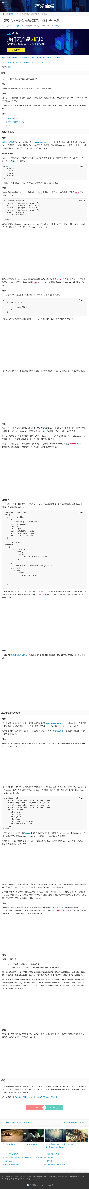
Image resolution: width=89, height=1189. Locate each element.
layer (57, 1176)
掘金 (75, 1176)
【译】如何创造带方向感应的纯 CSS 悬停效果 (31, 20)
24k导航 (5, 1179)
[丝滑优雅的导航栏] (12, 1135)
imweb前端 (36, 1176)
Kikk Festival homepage (42, 142)
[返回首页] (3, 14)
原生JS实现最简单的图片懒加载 (72, 1122)
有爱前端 (16, 1097)
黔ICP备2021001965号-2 (22, 1179)
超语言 (28, 1176)
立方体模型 (58, 731)
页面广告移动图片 (53, 1154)
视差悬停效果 (13, 118)
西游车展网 (6, 1176)
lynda (11, 1179)
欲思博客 (22, 1176)
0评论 (57, 25)
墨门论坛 (81, 1176)
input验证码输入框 (12, 1164)
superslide (51, 1176)
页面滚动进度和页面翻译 (56, 1164)
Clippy (27, 833)
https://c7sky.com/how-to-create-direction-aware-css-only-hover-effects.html (31, 57)
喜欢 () (36, 1107)
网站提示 (50, 1161)
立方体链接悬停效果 (16, 122)
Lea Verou (70, 1176)
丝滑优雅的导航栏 (11, 1154)
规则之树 (43, 1176)
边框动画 (8, 1161)
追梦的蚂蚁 (15, 1176)
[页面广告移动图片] (33, 1135)
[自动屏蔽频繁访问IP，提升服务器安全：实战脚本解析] (55, 1135)
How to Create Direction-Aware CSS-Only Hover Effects (29, 62)
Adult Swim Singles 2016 (55, 723)
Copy (83, 166)
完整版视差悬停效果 (19, 654)
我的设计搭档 (7, 142)
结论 (10, 125)
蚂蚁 (17, 25)
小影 (9, 67)
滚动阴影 (50, 1157)
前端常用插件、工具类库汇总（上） (18, 1122)
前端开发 (9, 14)
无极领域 (62, 1176)
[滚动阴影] (77, 1135)
